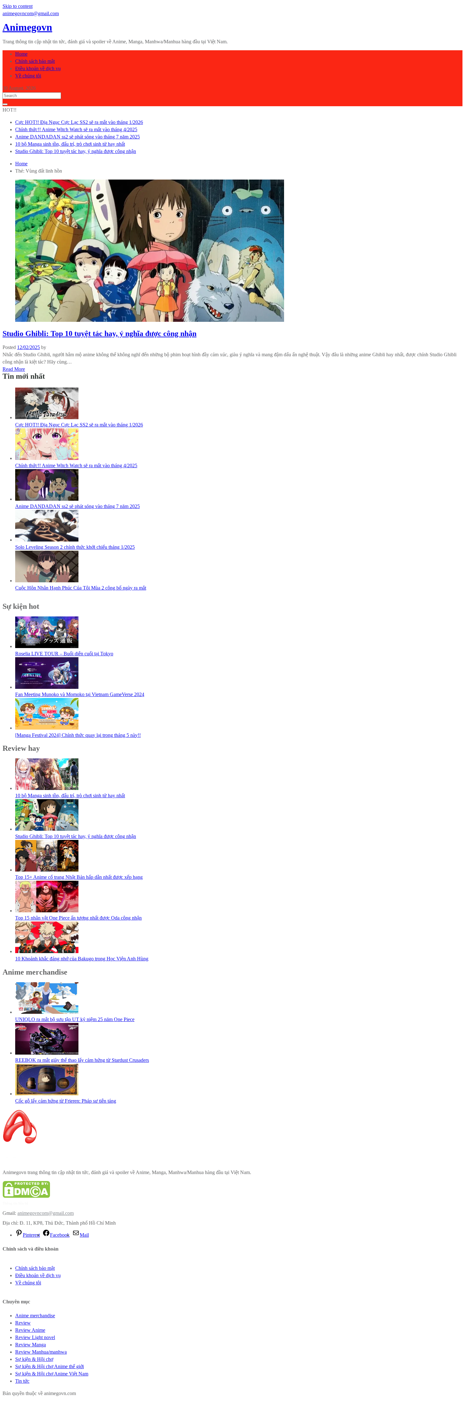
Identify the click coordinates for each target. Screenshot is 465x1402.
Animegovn (27, 27)
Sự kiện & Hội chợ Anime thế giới (49, 1366)
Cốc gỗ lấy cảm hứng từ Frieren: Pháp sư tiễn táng (65, 1101)
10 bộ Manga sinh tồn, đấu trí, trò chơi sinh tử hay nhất (70, 144)
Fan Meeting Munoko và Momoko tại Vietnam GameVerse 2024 (79, 694)
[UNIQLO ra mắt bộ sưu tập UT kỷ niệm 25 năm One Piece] (46, 1012)
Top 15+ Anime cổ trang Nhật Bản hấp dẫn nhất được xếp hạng (79, 877)
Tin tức (22, 1381)
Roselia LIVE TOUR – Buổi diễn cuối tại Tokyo (64, 653)
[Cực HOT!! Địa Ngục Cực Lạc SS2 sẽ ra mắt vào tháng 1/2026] (46, 417)
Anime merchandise (35, 1315)
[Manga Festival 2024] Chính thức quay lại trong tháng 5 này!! (78, 735)
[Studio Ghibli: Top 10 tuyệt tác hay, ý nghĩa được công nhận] (46, 829)
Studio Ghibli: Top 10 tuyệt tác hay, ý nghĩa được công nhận (75, 151)
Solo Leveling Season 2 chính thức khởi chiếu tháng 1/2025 (75, 547)
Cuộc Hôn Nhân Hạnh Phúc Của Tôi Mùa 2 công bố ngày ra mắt (80, 588)
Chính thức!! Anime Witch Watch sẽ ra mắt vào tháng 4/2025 (76, 129)
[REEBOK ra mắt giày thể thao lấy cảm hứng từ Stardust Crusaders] (46, 1053)
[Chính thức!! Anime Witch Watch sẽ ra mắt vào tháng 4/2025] (46, 458)
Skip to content (18, 6)
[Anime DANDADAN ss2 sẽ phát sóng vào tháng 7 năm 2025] (46, 499)
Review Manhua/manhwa (41, 1352)
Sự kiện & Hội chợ (34, 1359)
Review (23, 1322)
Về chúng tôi (28, 75)
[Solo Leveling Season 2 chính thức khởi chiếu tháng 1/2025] (46, 539)
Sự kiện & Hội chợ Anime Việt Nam (51, 1373)
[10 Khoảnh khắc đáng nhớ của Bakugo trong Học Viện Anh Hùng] (46, 951)
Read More (14, 369)
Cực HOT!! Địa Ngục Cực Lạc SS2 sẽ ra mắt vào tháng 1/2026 (79, 122)
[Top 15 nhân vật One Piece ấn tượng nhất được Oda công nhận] (46, 910)
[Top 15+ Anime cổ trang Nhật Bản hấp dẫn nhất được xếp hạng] (46, 869)
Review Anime (30, 1330)
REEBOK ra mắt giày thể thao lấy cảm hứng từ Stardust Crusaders (82, 1060)
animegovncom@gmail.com (45, 1213)
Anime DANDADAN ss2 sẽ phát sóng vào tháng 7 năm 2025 (77, 136)
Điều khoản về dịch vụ (38, 68)
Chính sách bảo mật (35, 61)
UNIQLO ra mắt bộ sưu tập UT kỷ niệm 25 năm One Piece (74, 1019)
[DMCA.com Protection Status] (26, 1196)
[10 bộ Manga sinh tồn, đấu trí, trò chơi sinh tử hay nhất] (46, 788)
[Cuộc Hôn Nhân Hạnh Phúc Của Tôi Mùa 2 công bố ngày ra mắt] (46, 580)
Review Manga (30, 1344)
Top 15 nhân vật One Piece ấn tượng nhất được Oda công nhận (78, 918)
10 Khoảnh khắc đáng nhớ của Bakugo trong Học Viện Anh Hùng (81, 958)
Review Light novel (35, 1337)
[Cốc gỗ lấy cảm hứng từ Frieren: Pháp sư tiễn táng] (46, 1093)
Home (21, 54)
